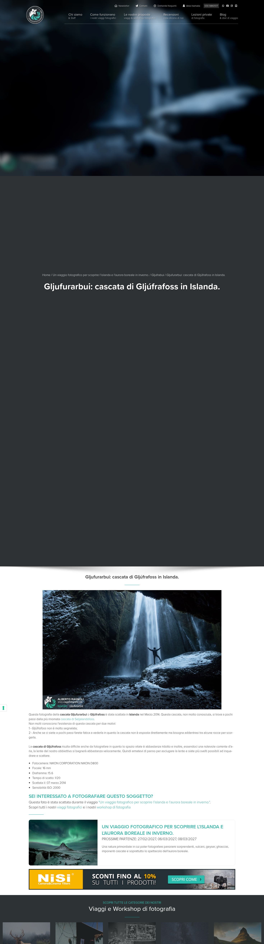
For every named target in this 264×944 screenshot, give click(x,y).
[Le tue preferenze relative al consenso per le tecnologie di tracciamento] (3, 708)
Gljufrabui (157, 275)
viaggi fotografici (69, 807)
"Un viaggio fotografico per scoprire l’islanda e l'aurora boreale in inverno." (154, 802)
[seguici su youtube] (236, 6)
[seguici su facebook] (227, 6)
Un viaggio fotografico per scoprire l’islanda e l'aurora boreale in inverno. (101, 275)
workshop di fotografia (114, 807)
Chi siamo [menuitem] (75, 16)
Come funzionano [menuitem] (103, 16)
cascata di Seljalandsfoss (77, 719)
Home (46, 275)
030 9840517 (211, 6)
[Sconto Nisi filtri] (132, 880)
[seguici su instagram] (232, 6)
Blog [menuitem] (229, 16)
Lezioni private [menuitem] (201, 16)
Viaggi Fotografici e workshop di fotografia (35, 15)
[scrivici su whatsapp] (223, 6)
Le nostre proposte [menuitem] (140, 16)
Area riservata (193, 6)
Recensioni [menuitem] (173, 16)
